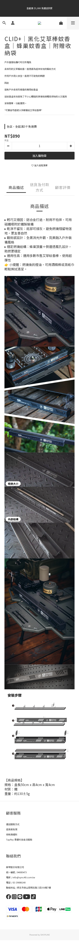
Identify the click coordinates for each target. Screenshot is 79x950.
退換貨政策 (11, 829)
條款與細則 (11, 834)
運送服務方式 (12, 824)
